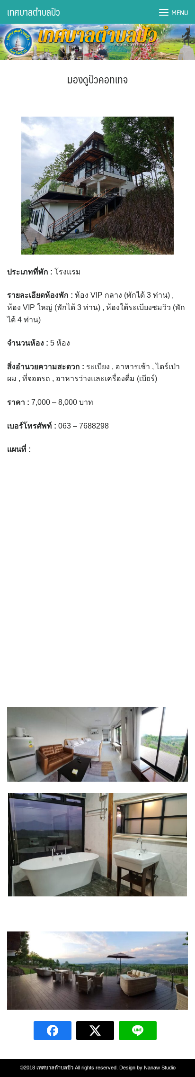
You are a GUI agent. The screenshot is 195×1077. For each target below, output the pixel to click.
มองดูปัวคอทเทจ (97, 79)
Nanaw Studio (160, 1067)
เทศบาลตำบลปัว (33, 12)
